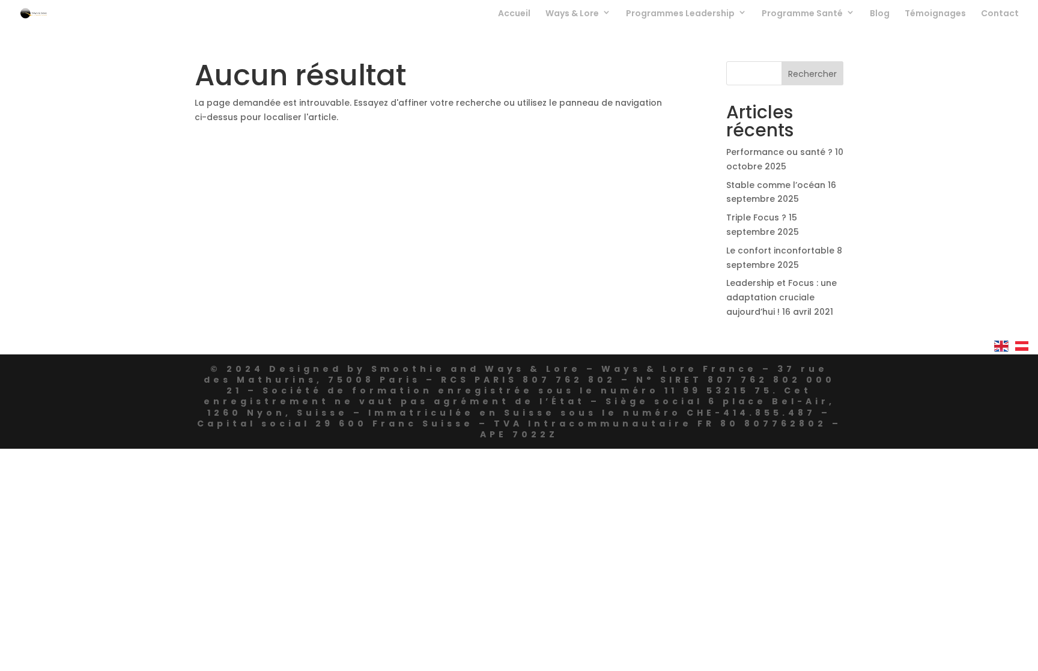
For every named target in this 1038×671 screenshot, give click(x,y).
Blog (880, 14)
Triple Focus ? (756, 217)
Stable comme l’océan (775, 185)
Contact (1000, 14)
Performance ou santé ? (779, 152)
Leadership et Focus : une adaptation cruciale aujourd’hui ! (781, 297)
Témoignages (935, 14)
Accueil (514, 14)
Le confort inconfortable (780, 250)
